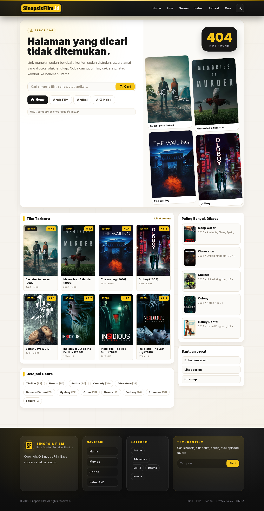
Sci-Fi (137, 467)
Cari (228, 8)
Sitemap (190, 379)
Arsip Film (60, 99)
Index (198, 8)
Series (184, 8)
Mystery (67, 392)
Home (156, 8)
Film (170, 8)
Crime (90, 392)
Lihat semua (162, 218)
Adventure (127, 383)
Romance (158, 392)
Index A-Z (97, 482)
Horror (56, 383)
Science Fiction (39, 392)
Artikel (213, 8)
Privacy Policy (224, 501)
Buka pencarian (195, 360)
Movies (95, 461)
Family (32, 400)
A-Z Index (103, 99)
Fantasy (133, 392)
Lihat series (193, 369)
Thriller (34, 383)
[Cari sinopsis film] (240, 8)
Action (78, 383)
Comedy (102, 383)
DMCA (240, 501)
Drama (111, 392)
